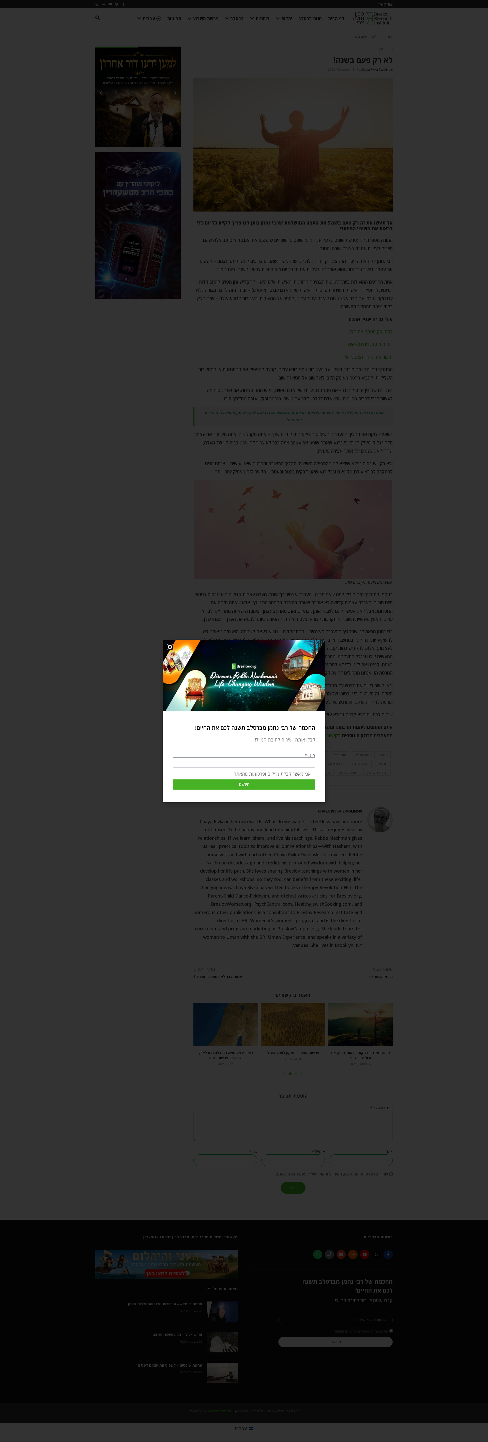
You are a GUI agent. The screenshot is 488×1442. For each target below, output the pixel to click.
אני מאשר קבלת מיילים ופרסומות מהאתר (272, 774)
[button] (170, 647)
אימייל (309, 755)
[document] (244, 721)
